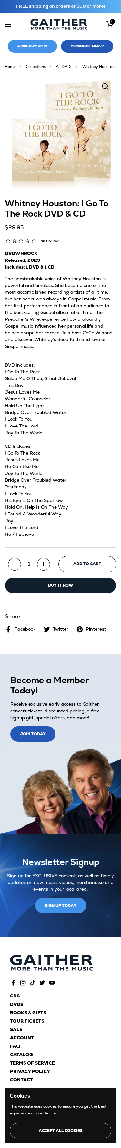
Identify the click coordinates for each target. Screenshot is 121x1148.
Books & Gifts (28, 1013)
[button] (109, 24)
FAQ (15, 1046)
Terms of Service (32, 1063)
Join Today (33, 734)
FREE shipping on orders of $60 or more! (60, 6)
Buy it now (60, 585)
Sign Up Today (60, 905)
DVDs (16, 1004)
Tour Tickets (27, 1021)
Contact (21, 1080)
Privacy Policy (30, 1071)
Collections (36, 66)
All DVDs (64, 66)
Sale (16, 1029)
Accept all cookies (61, 1130)
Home (10, 66)
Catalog (21, 1054)
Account (22, 1038)
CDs (15, 996)
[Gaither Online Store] (59, 24)
